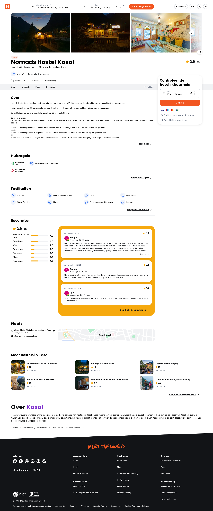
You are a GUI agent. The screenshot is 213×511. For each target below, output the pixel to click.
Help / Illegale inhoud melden (85, 493)
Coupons (73, 506)
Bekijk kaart (29, 67)
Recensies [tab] (50, 87)
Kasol (13, 67)
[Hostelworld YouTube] (33, 461)
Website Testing (100, 506)
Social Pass (122, 461)
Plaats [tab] (38, 87)
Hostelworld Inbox (168, 499)
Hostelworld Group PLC (171, 461)
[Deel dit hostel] (199, 52)
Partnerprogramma (169, 493)
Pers (163, 467)
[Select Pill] (199, 6)
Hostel (14, 57)
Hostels (76, 461)
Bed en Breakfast (80, 473)
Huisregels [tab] (25, 87)
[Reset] (84, 6)
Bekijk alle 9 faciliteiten (38, 74)
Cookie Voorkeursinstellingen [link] (137, 506)
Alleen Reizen (123, 486)
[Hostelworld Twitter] (21, 461)
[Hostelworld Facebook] (15, 461)
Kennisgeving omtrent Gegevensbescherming (32, 506)
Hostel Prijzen (123, 480)
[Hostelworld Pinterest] (38, 461)
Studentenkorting (124, 493)
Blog (119, 467)
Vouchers (85, 506)
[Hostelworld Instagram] (27, 461)
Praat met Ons (79, 486)
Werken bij (165, 473)
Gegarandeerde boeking (127, 473)
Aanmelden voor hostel (170, 486)
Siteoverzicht (116, 506)
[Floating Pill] (191, 32)
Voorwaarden (60, 506)
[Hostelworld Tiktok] (44, 461)
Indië (19, 67)
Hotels (76, 467)
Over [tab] (13, 87)
